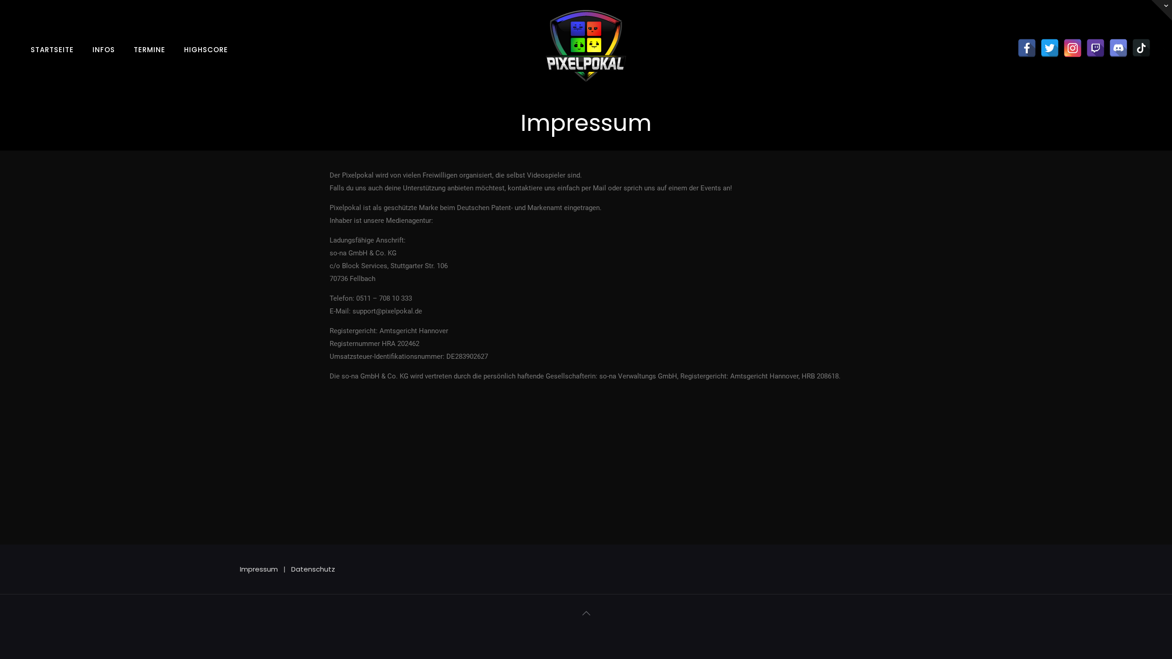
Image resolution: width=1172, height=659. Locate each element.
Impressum (259, 569)
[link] (104, 65)
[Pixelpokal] (586, 89)
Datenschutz (313, 569)
